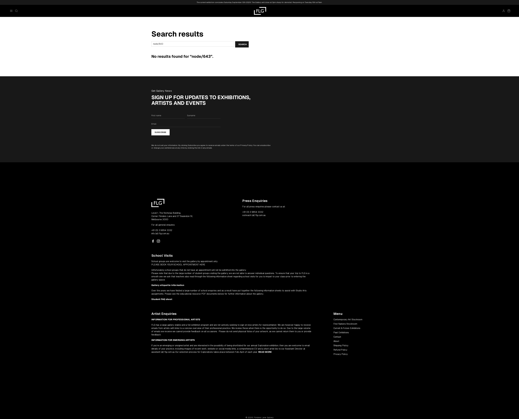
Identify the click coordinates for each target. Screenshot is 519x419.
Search (242, 44)
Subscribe (160, 132)
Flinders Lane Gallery (263, 417)
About (336, 341)
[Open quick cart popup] (508, 10)
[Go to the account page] (503, 10)
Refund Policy (340, 349)
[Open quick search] (16, 10)
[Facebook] (153, 241)
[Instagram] (158, 241)
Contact (337, 336)
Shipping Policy (340, 345)
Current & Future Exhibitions (346, 328)
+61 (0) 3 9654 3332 (161, 230)
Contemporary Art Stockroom (347, 319)
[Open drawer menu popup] (11, 10)
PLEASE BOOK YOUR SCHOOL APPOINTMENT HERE (178, 264)
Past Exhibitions (341, 332)
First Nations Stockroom (345, 323)
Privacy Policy (246, 145)
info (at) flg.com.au (160, 233)
